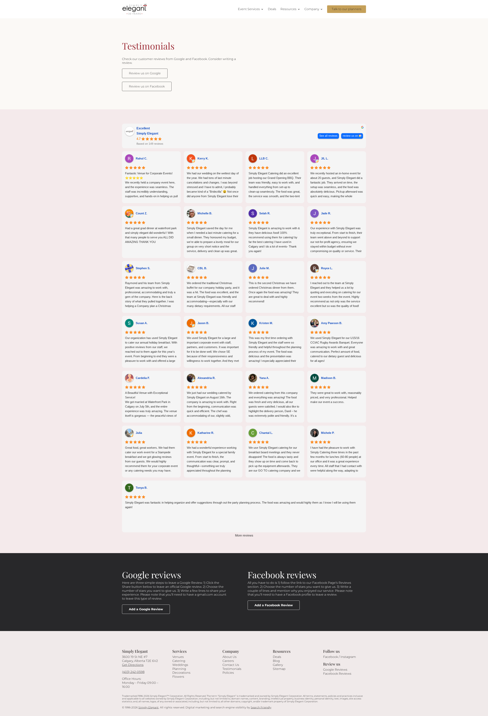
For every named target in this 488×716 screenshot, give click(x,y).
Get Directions (133, 665)
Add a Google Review (146, 609)
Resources (288, 9)
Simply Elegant (147, 133)
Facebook (330, 657)
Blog (276, 661)
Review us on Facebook (147, 86)
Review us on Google (145, 73)
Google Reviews (335, 669)
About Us (229, 657)
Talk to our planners (346, 9)
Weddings (180, 665)
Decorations (181, 672)
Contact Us (230, 665)
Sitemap (279, 669)
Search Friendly (261, 707)
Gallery (278, 665)
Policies (228, 672)
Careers (228, 661)
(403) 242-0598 (133, 672)
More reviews (244, 535)
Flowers (178, 676)
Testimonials (231, 669)
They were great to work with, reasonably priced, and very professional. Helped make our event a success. (335, 397)
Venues (178, 657)
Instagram (348, 657)
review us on (350, 135)
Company (311, 9)
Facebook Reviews (337, 673)
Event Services (249, 9)
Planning (179, 669)
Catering (178, 661)
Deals (272, 9)
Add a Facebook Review (273, 605)
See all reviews (328, 135)
